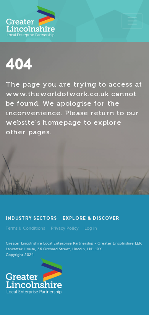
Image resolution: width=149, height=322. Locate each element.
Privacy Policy (65, 228)
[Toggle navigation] (132, 21)
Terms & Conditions (25, 228)
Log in (90, 228)
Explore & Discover (91, 218)
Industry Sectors (31, 218)
